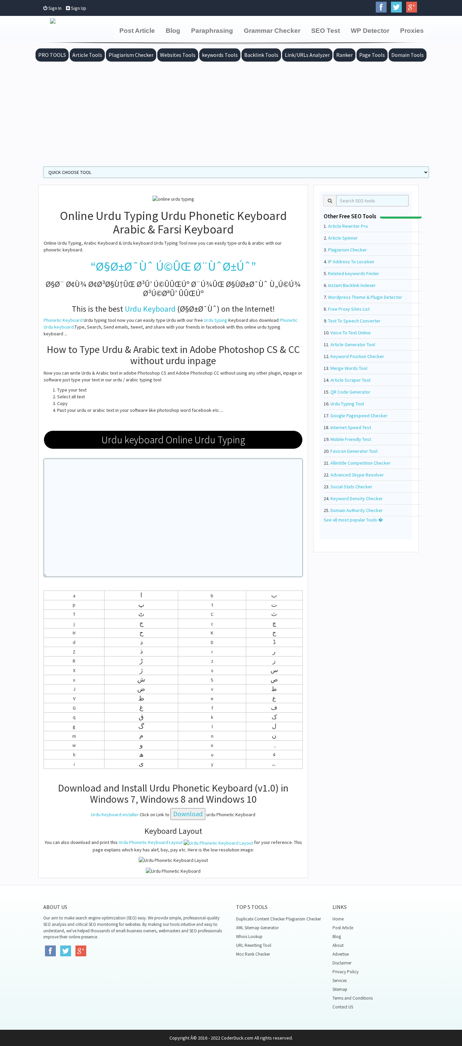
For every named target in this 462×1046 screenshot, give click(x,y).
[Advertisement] (231, 112)
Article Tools (87, 54)
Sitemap (339, 989)
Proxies (412, 30)
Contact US (342, 1007)
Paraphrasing (212, 30)
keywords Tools (220, 54)
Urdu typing (215, 320)
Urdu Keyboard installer (115, 814)
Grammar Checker (272, 30)
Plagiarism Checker (131, 54)
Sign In (54, 8)
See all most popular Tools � (353, 520)
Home (338, 919)
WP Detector (370, 30)
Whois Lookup (249, 936)
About (338, 945)
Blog (173, 30)
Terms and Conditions (352, 998)
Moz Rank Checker (253, 954)
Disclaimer (341, 963)
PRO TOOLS (52, 54)
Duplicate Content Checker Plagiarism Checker (278, 919)
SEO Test (325, 30)
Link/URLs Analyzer (307, 54)
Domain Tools (407, 54)
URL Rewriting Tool (253, 945)
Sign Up (78, 8)
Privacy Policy (345, 972)
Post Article (137, 30)
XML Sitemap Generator (257, 928)
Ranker (344, 54)
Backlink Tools (261, 54)
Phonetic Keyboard (63, 320)
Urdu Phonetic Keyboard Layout (151, 842)
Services (339, 980)
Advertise (340, 954)
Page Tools (372, 54)
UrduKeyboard (150, 309)
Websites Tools (177, 54)
